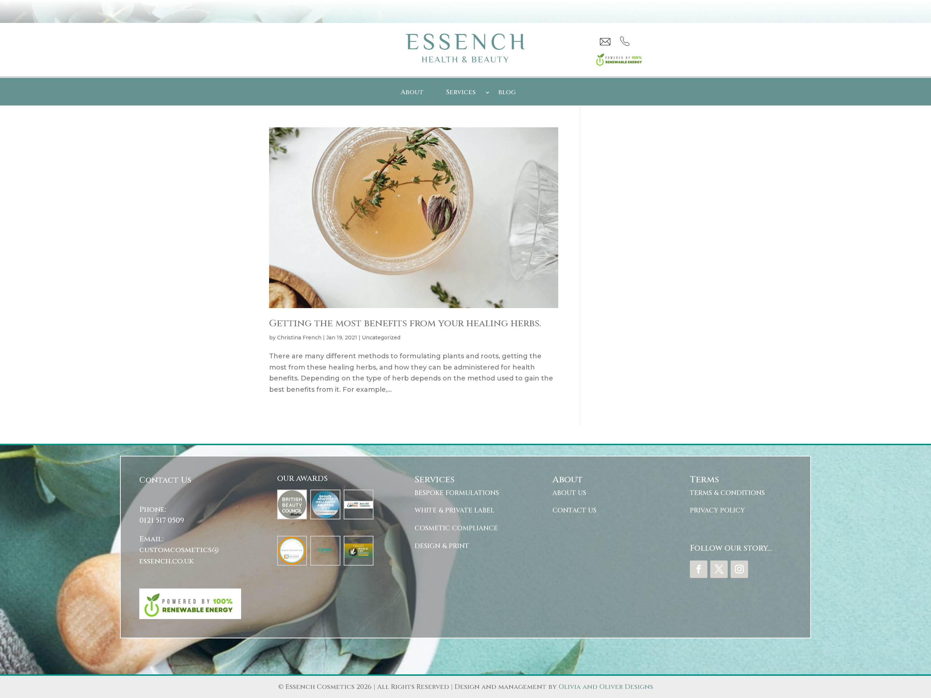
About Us (569, 493)
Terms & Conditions (727, 493)
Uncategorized (381, 337)
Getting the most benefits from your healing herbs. (405, 323)
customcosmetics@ (179, 550)
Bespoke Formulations (457, 493)
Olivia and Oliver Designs (606, 686)
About (412, 93)
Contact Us (574, 510)
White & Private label (454, 510)
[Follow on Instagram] (739, 569)
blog (507, 93)
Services (461, 93)
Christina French (299, 337)
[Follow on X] (719, 569)
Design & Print (442, 546)
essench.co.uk (166, 561)
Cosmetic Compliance (456, 528)
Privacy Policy (717, 510)
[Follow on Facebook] (698, 569)
